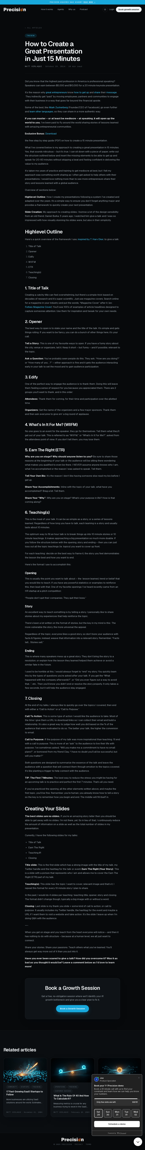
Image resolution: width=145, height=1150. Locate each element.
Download (50, 133)
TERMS (88, 1144)
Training (31, 36)
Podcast (84, 9)
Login (111, 9)
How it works (47, 9)
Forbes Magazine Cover (38, 306)
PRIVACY (79, 1144)
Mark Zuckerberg (58, 107)
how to (78, 92)
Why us (71, 9)
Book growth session (129, 9)
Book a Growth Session (72, 1008)
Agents (60, 9)
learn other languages (41, 111)
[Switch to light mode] (105, 9)
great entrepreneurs (56, 92)
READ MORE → (89, 2)
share (97, 92)
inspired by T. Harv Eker (90, 239)
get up (85, 92)
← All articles (33, 28)
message (111, 92)
